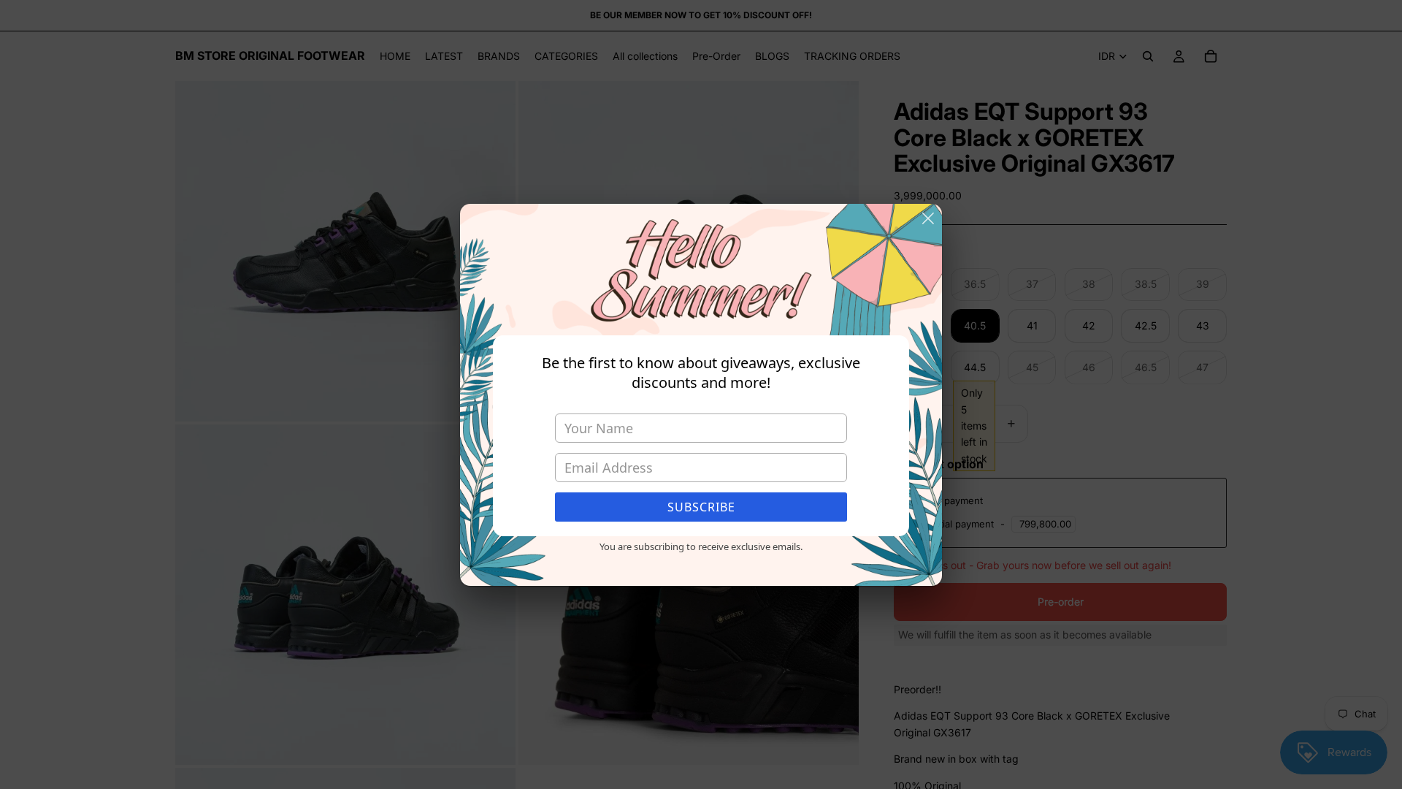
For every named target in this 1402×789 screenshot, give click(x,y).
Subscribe (701, 507)
